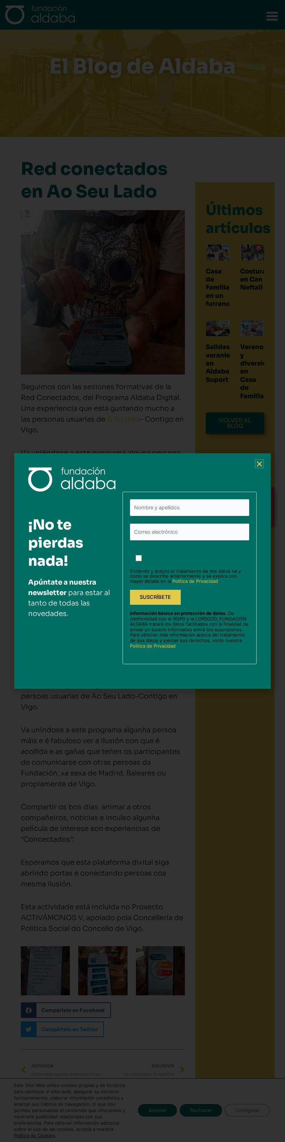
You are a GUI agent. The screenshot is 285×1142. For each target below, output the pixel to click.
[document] (142, 571)
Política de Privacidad (195, 581)
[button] (259, 464)
